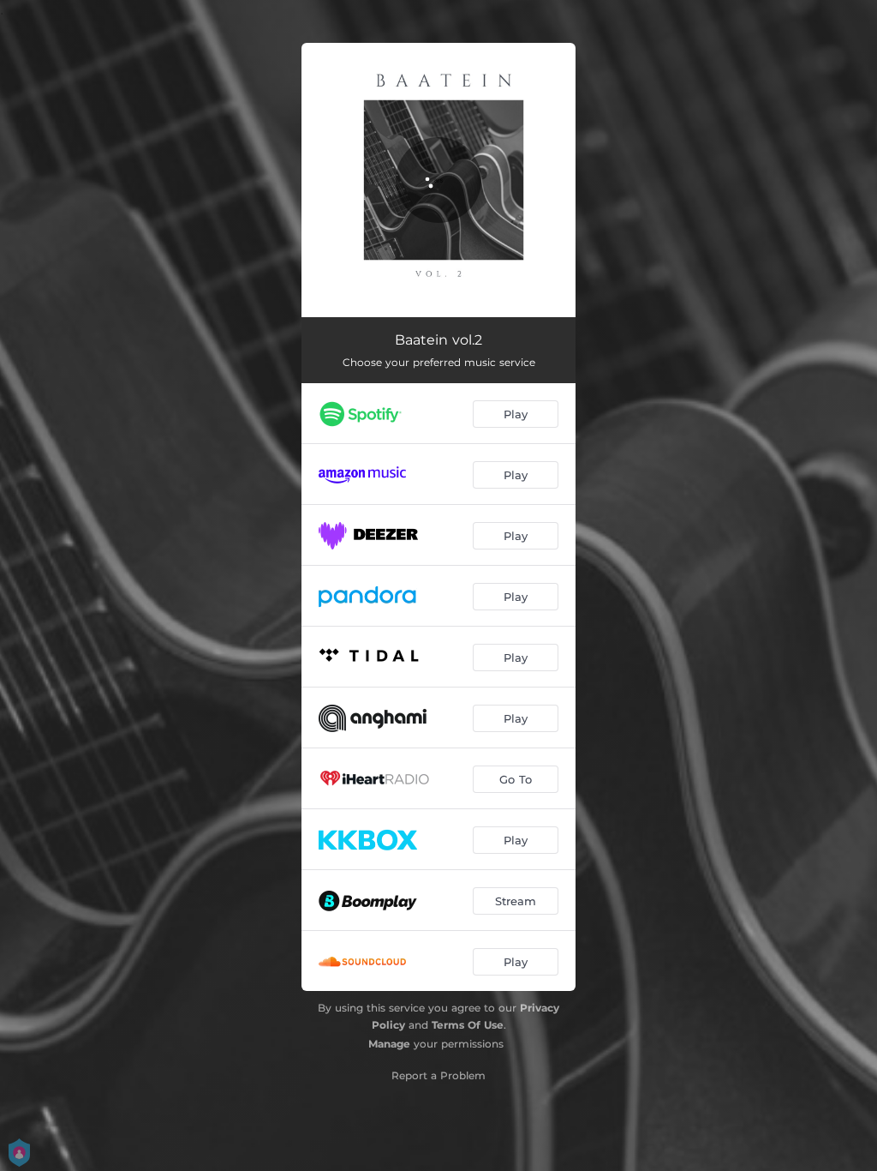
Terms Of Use (468, 1024)
